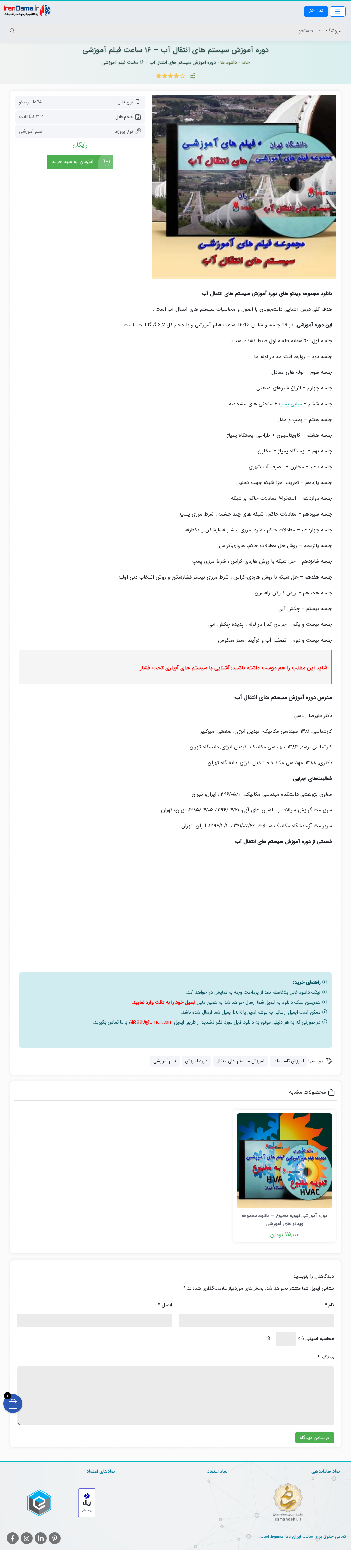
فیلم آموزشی (164, 1061)
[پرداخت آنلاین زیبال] (86, 1502)
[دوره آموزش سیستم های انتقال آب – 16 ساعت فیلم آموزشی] (244, 187)
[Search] (13, 31)
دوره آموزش (196, 1061)
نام (329, 1305)
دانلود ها (228, 62)
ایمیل (165, 1305)
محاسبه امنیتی (319, 1338)
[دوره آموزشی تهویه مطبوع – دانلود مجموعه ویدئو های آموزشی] (284, 1160)
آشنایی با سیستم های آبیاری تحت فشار (185, 668)
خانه (245, 62)
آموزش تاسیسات (288, 1061)
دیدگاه (325, 1358)
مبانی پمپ (290, 404)
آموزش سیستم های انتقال (240, 1061)
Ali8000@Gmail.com (151, 1022)
